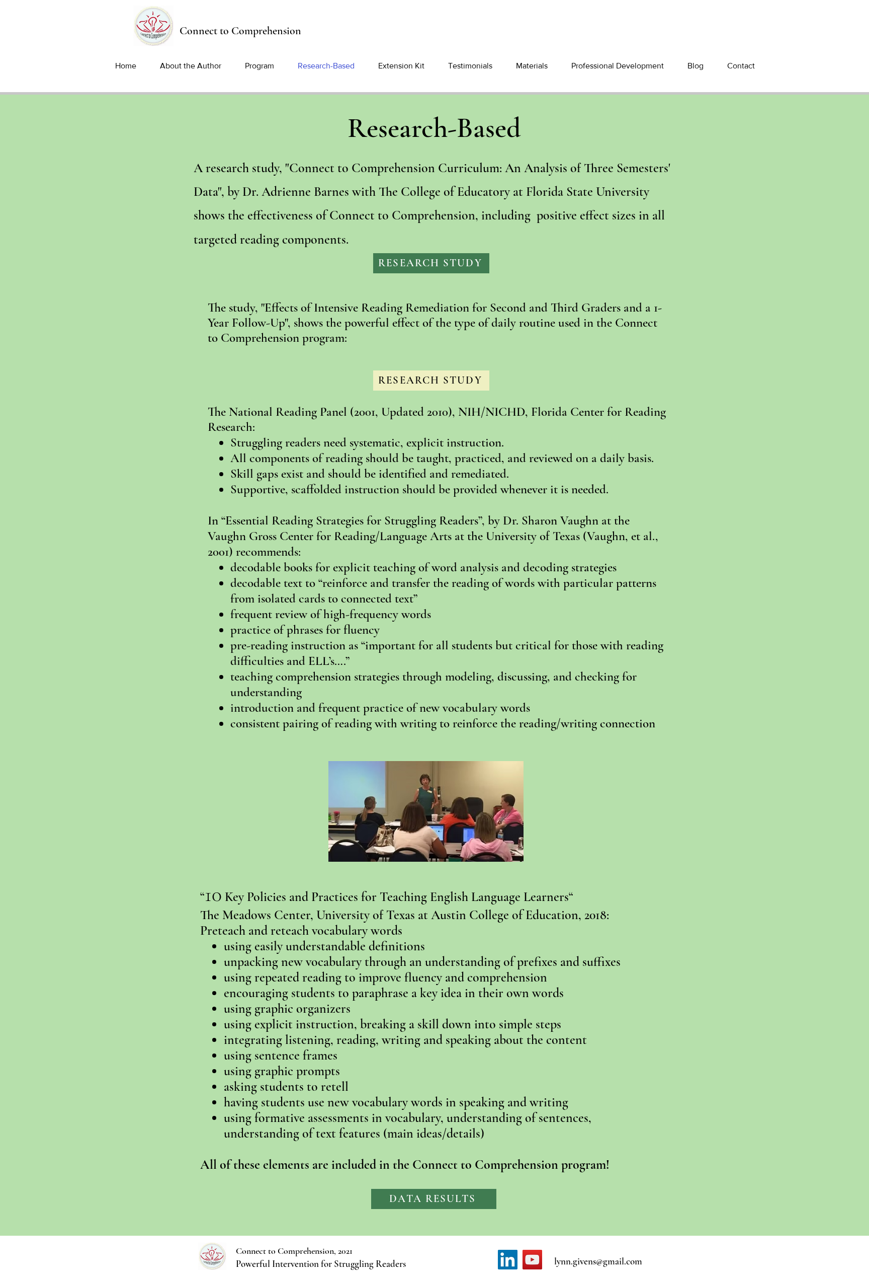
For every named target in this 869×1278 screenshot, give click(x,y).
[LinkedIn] (507, 1259)
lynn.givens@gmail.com (598, 1261)
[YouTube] (532, 1259)
